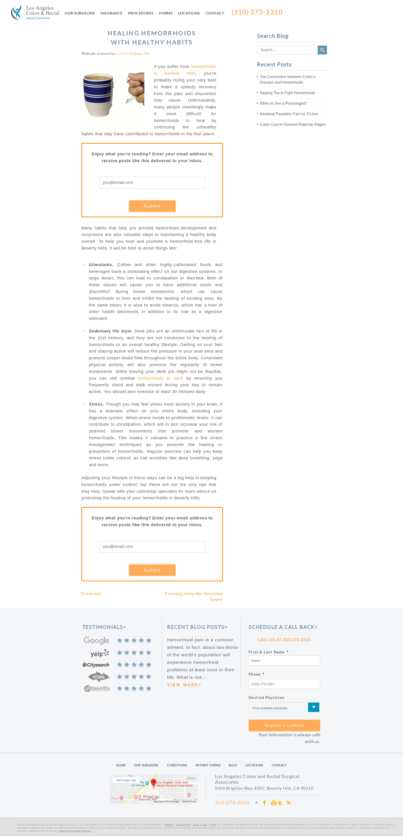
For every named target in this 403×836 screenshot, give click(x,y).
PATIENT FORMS (208, 765)
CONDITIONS (177, 765)
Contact (214, 13)
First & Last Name (268, 652)
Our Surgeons (80, 13)
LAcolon (38, 13)
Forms (166, 13)
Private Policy (183, 824)
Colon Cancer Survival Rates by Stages (293, 124)
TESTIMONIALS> (104, 627)
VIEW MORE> (184, 685)
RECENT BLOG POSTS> (197, 627)
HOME (121, 765)
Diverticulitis (91, 594)
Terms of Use (200, 824)
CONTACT (279, 765)
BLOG (233, 765)
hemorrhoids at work (160, 378)
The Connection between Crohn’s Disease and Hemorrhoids (288, 79)
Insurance (111, 13)
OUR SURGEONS (146, 765)
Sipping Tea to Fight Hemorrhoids (287, 93)
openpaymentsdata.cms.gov (75, 830)
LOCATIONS (254, 765)
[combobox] (292, 50)
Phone (256, 674)
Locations (189, 13)
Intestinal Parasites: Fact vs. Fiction (289, 114)
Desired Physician (267, 697)
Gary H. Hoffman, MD (133, 53)
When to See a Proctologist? (283, 103)
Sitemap (168, 824)
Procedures (141, 13)
